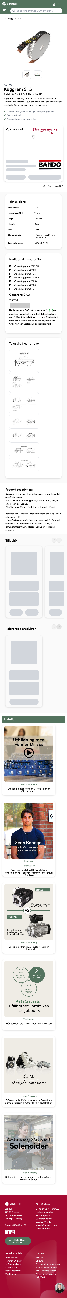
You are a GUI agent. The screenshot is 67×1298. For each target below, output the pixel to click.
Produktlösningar (13, 1270)
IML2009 (40, 1277)
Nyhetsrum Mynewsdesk (48, 1267)
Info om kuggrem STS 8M (25, 285)
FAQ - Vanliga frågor (46, 1270)
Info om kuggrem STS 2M (25, 270)
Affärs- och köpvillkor (46, 1274)
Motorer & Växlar (13, 1260)
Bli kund (39, 1260)
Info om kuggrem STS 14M (25, 288)
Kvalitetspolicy (43, 1215)
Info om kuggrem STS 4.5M (26, 277)
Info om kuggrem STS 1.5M (26, 266)
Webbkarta (10, 1274)
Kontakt (39, 1257)
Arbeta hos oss (43, 1228)
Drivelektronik (12, 1257)
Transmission (11, 1267)
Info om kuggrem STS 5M (25, 281)
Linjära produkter (13, 1264)
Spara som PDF (55, 186)
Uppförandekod (44, 1218)
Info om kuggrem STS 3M (25, 273)
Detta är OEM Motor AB (47, 1208)
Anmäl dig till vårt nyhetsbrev (18, 1241)
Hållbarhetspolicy (44, 1212)
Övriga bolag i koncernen (48, 1264)
